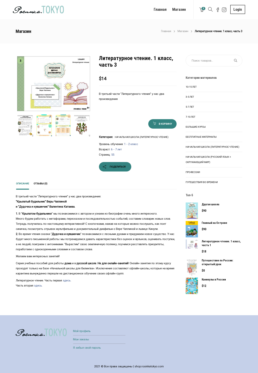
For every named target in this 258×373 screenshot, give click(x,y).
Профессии (193, 172)
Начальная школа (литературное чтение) (141, 137)
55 (112, 154)
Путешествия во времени (202, 182)
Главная (160, 9)
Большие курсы (196, 126)
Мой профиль (82, 331)
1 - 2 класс (131, 144)
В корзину (165, 123)
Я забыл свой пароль (87, 347)
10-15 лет (191, 86)
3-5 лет (190, 96)
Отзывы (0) (40, 183)
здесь (67, 280)
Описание (22, 183)
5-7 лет (190, 106)
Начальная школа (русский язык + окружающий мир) (208, 159)
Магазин (179, 9)
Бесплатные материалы (201, 136)
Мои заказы (81, 339)
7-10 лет (190, 116)
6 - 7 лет (116, 149)
